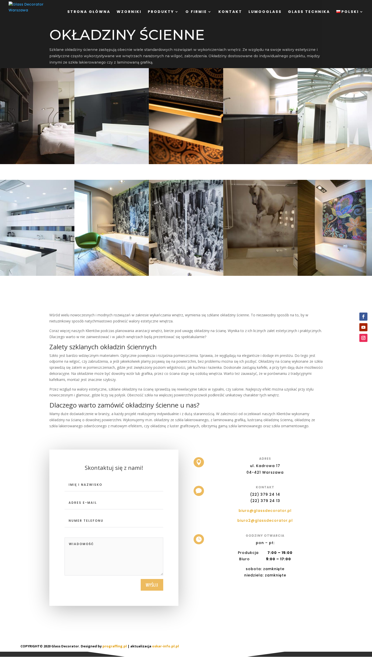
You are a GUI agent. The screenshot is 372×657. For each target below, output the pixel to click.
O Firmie (196, 12)
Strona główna (88, 12)
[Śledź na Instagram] (363, 338)
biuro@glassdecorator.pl (265, 510)
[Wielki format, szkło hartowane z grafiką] (186, 275)
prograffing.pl (114, 646)
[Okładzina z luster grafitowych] (37, 275)
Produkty (161, 12)
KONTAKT (230, 12)
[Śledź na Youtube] (363, 327)
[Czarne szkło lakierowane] (111, 164)
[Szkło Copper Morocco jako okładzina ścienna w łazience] (186, 164)
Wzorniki (129, 12)
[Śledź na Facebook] (363, 317)
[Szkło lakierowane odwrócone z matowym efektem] (260, 164)
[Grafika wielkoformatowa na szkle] (260, 275)
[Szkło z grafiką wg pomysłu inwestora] (335, 275)
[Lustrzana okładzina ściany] (335, 164)
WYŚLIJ (152, 585)
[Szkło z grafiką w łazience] (111, 275)
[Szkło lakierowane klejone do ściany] (37, 164)
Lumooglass (265, 12)
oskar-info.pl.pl (165, 646)
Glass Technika (309, 12)
